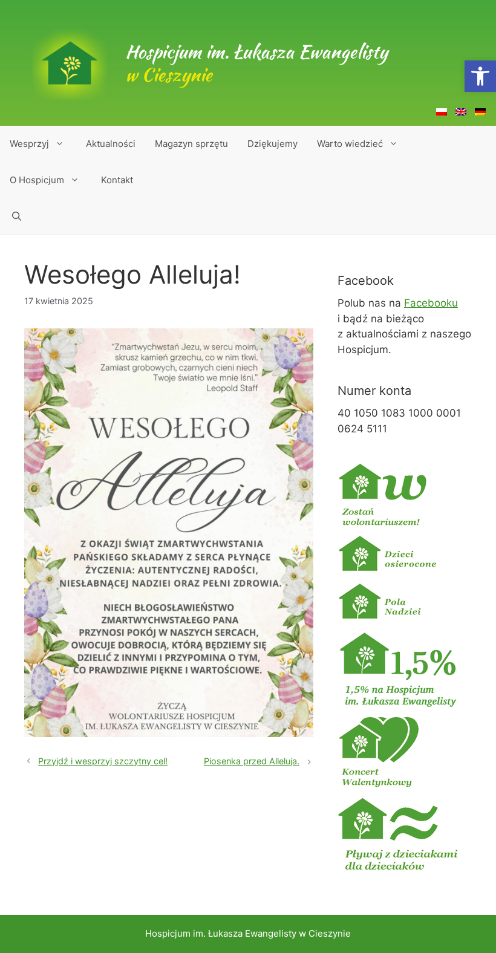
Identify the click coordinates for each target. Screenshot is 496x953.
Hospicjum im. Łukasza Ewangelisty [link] (256, 62)
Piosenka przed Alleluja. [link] (251, 761)
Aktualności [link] (110, 143)
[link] (480, 76)
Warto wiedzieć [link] (350, 143)
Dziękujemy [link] (272, 143)
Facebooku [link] (431, 303)
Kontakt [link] (117, 180)
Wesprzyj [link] (29, 143)
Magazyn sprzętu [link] (191, 143)
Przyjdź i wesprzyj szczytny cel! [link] (103, 761)
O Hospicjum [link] (37, 180)
